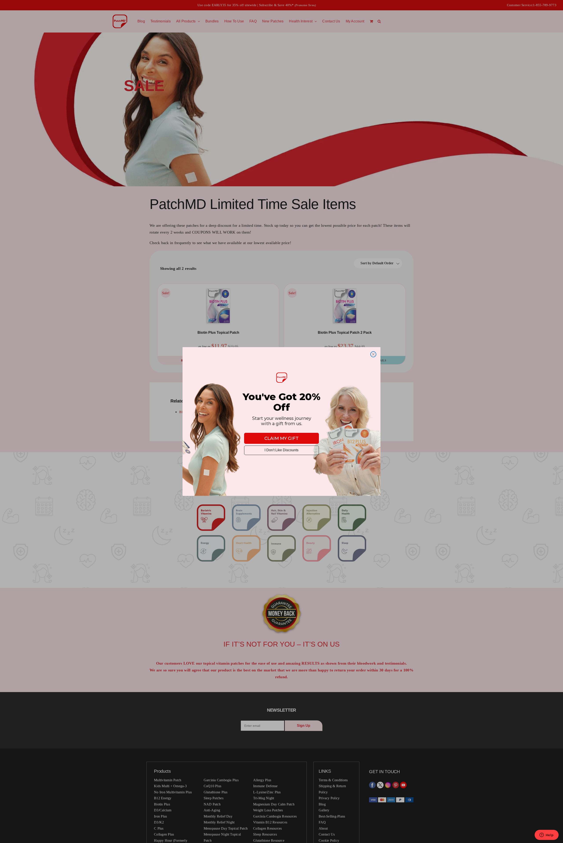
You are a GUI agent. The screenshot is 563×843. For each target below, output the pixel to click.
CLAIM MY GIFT (281, 438)
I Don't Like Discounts (281, 450)
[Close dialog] (373, 354)
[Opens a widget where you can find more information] (546, 835)
